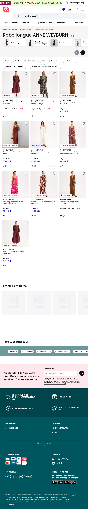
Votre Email (49, 369)
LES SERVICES (56, 423)
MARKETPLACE (56, 433)
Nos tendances (63, 23)
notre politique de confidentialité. (55, 384)
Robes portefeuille (62, 351)
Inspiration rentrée (44, 23)
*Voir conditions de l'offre (52, 378)
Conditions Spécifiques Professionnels (46, 497)
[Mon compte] (69, 9)
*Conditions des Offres (22, 502)
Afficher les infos (44, 443)
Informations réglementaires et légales (20, 497)
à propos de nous (12, 428)
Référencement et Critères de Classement (55, 495)
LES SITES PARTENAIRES (60, 428)
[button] (82, 9)
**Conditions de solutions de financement (45, 502)
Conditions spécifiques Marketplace (29, 495)
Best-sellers (79, 23)
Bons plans (26, 23)
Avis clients (17, 499)
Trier (7, 61)
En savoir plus (73, 478)
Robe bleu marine (44, 351)
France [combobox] (77, 495)
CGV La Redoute (10, 495)
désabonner (48, 382)
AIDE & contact (11, 423)
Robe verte (13, 351)
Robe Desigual (27, 351)
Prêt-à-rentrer (11, 23)
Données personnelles (55, 499)
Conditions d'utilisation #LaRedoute (34, 499)
